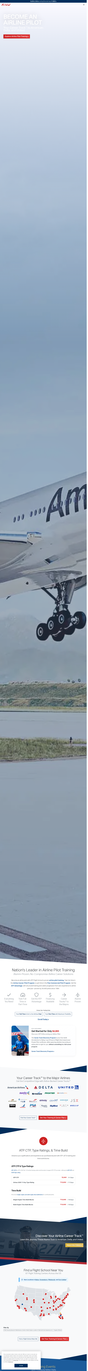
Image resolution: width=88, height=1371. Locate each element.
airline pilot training (56, 980)
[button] (83, 5)
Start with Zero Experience (44, 1330)
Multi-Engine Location (32, 1330)
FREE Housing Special (9, 1330)
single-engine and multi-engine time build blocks (30, 1194)
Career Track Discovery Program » (42, 1051)
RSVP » (54, 1)
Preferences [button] (10, 1361)
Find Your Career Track (28, 1117)
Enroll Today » (43, 1019)
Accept (21, 1365)
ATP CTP (69, 1170)
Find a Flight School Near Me (28, 1339)
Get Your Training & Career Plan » (53, 1118)
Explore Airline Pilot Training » (17, 36)
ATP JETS (13, 1170)
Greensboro (44, 1279)
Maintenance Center (20, 1330)
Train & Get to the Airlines (29, 1014)
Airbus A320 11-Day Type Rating (43, 1182)
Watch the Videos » (74, 1245)
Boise (37, 1279)
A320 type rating (15, 1172)
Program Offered (57, 1330)
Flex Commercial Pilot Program (58, 983)
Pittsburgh (51, 1279)
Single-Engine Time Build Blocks (43, 1200)
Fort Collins (62, 1279)
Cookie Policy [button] (15, 1360)
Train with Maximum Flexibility (58, 1014)
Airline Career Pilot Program (23, 983)
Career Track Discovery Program (45, 1038)
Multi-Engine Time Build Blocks (43, 1204)
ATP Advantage (16, 986)
